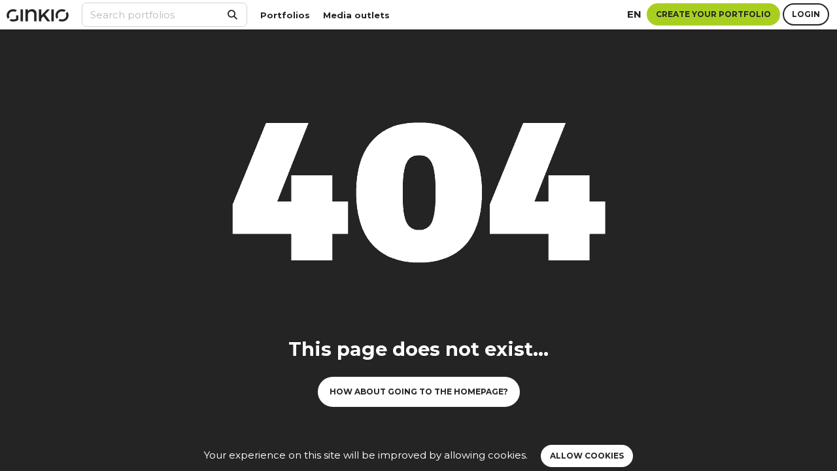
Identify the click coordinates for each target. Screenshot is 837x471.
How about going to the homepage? (419, 391)
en (634, 14)
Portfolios (285, 15)
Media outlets (356, 15)
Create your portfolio (713, 14)
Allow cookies (587, 456)
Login (806, 14)
